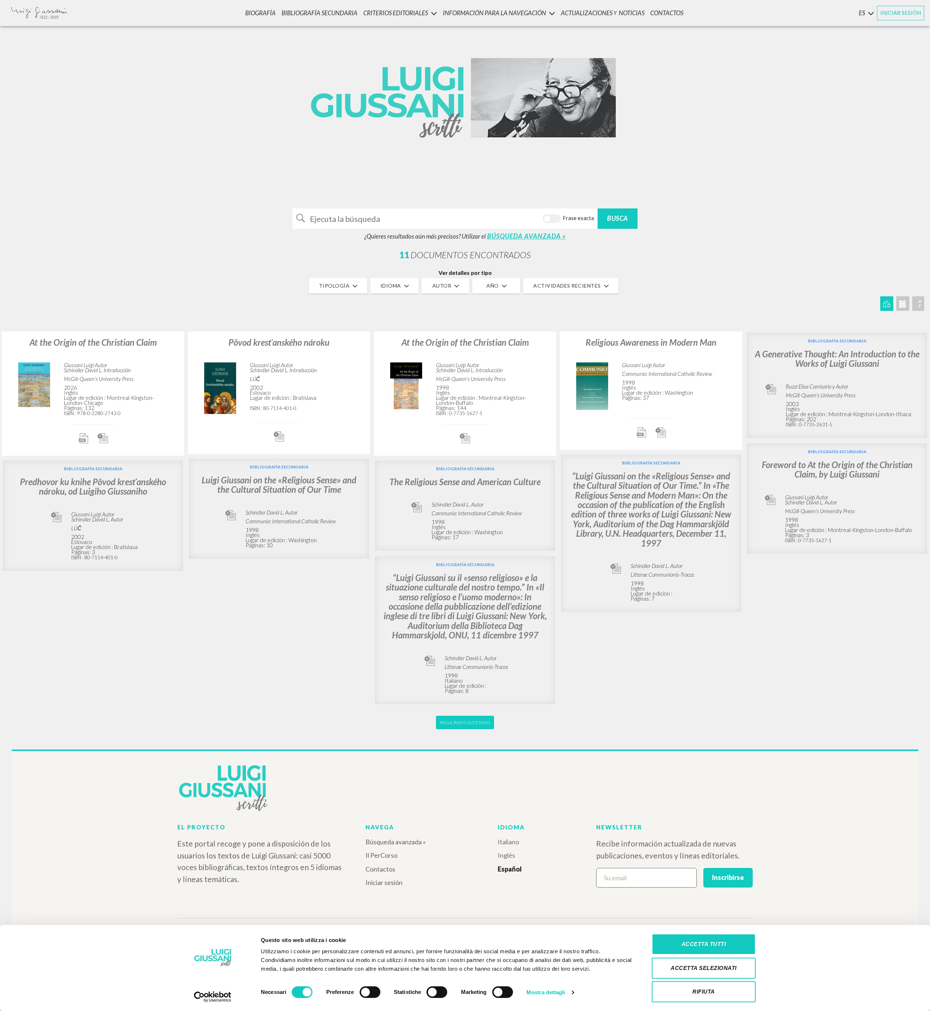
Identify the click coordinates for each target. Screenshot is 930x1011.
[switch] (370, 992)
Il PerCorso (381, 855)
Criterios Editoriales (395, 13)
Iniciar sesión (384, 882)
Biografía (260, 13)
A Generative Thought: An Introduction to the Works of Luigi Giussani (837, 359)
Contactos (380, 869)
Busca (617, 218)
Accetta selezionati (704, 968)
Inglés (506, 855)
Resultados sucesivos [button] (465, 722)
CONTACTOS (666, 13)
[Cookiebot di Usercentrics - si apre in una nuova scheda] (212, 996)
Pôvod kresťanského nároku (279, 342)
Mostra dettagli (545, 992)
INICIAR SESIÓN (900, 12)
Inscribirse (728, 877)
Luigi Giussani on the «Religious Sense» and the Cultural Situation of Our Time (279, 485)
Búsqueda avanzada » (395, 842)
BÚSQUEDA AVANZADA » (526, 236)
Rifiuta (703, 991)
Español (510, 869)
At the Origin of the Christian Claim (93, 342)
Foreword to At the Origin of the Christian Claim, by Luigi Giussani (837, 469)
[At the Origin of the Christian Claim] (34, 384)
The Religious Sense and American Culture (465, 481)
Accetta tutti (704, 944)
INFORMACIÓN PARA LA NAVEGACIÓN (494, 13)
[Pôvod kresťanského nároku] (220, 387)
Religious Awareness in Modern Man (651, 342)
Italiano (508, 842)
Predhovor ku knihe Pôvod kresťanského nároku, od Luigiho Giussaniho (93, 486)
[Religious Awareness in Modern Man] (592, 385)
